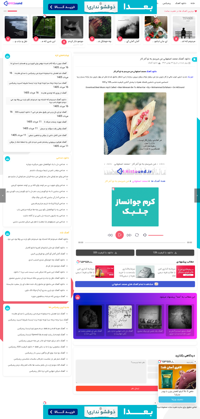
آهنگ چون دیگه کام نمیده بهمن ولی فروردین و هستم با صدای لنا (38, 63)
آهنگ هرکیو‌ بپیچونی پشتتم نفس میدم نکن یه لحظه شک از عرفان (38, 142)
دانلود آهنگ (180, 3)
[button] (12, 11)
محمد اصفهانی (140, 181)
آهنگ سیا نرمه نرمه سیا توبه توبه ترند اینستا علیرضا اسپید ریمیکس (37, 83)
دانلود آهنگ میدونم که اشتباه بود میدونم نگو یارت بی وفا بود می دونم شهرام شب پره (38, 101)
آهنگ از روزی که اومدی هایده (53, 93)
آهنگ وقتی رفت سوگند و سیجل (53, 128)
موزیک (190, 77)
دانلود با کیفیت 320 (103, 252)
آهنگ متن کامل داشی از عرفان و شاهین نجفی (47, 135)
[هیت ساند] (13, 3)
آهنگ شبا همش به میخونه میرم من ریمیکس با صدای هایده (40, 73)
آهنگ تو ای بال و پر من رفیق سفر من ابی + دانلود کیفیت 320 (40, 112)
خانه (193, 3)
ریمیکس (167, 3)
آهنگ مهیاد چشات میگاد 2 (55, 122)
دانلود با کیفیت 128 (163, 252)
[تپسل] (113, 189)
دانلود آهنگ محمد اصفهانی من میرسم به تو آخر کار (165, 58)
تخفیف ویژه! (177, 399)
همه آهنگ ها (158, 181)
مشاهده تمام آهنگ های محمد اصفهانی (133, 284)
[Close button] (195, 361)
